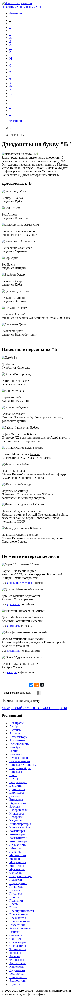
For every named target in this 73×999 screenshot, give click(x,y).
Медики (14, 858)
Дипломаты (17, 789)
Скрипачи (16, 938)
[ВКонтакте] (31, 685)
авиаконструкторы (19, 582)
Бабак (22, 470)
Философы (16, 959)
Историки (16, 817)
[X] (42, 685)
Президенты (17, 918)
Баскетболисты (19, 743)
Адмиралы (16, 723)
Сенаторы (16, 935)
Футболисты (17, 963)
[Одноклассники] (36, 685)
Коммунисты (18, 837)
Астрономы (17, 740)
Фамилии (15, 13)
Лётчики (15, 848)
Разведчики (17, 924)
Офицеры (15, 872)
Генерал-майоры (20, 768)
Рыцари (14, 931)
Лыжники (16, 851)
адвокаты (13, 604)
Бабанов (32, 534)
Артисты (15, 733)
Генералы (15, 771)
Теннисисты (17, 949)
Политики (16, 900)
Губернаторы (18, 782)
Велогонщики (18, 757)
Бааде (25, 380)
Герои (13, 775)
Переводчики (18, 883)
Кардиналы (17, 820)
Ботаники (15, 754)
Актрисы (15, 730)
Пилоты (14, 890)
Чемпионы (16, 973)
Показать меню (12, 6)
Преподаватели (19, 921)
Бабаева (35, 454)
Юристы (15, 984)
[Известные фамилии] (17, 3)
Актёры (14, 726)
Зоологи (14, 806)
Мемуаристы (17, 862)
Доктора (14, 796)
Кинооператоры (20, 824)
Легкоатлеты (17, 844)
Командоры (17, 834)
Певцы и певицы (20, 876)
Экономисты (17, 980)
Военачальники (19, 761)
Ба (12, 364)
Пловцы (14, 897)
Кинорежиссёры (20, 827)
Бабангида (21, 491)
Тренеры (15, 952)
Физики (14, 956)
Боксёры (15, 747)
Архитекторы (18, 737)
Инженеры (16, 813)
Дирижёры (16, 792)
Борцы (13, 750)
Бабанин (35, 511)
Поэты (13, 907)
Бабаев (31, 434)
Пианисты (16, 886)
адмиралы (13, 625)
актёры (12, 672)
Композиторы (18, 841)
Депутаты (15, 785)
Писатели (15, 893)
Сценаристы (17, 945)
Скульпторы (17, 942)
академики (14, 650)
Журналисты (17, 803)
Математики (17, 855)
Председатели (18, 914)
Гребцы (14, 778)
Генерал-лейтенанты (23, 764)
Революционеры (20, 928)
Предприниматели (21, 911)
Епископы (16, 799)
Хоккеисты (16, 966)
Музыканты (17, 869)
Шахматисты (18, 977)
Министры (16, 865)
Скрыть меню (32, 6)
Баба (18, 397)
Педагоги (15, 879)
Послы (13, 904)
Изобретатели (18, 810)
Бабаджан (18, 414)
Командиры (17, 830)
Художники (17, 970)
